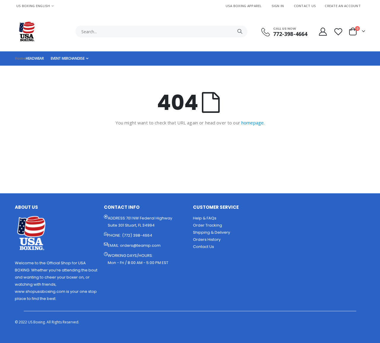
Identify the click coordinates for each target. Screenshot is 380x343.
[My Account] (323, 32)
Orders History (207, 239)
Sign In (278, 6)
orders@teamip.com (140, 245)
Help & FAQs (204, 218)
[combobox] (161, 31)
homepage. (253, 123)
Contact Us (305, 6)
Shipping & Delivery (211, 232)
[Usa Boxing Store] (27, 31)
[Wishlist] (339, 32)
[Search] (240, 31)
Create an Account (343, 6)
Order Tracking (207, 225)
